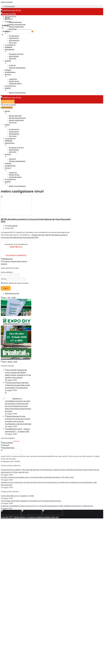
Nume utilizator (7, 272)
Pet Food (12, 29)
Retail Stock (14, 81)
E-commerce (10, 45)
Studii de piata (15, 84)
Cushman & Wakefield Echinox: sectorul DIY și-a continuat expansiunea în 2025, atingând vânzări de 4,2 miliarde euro (47, 506)
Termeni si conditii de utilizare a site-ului (42, 517)
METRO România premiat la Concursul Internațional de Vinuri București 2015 (35, 220)
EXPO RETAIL (14, 56)
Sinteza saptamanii (17, 68)
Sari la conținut (7, 2)
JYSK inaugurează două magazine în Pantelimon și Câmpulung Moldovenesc (31, 501)
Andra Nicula (12, 226)
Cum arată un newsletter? (16, 255)
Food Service (10, 86)
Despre (7, 9)
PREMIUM (8, 47)
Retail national (15, 22)
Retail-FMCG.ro (20, 517)
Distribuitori (14, 40)
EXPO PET (12, 59)
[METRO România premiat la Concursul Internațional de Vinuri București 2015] (16, 215)
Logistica (13, 79)
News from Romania (17, 93)
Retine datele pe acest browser (16, 283)
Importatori (14, 38)
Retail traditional (16, 27)
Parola (3, 279)
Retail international (17, 25)
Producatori (14, 36)
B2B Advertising (10, 16)
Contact (8, 21)
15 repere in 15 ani (16, 54)
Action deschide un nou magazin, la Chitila (17, 496)
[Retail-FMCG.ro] (11, 10)
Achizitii (12, 65)
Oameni (8, 70)
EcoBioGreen (10, 72)
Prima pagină (10, 6)
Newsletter (9, 19)
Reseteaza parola (12, 293)
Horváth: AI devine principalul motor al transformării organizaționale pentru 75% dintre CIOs (37, 477)
